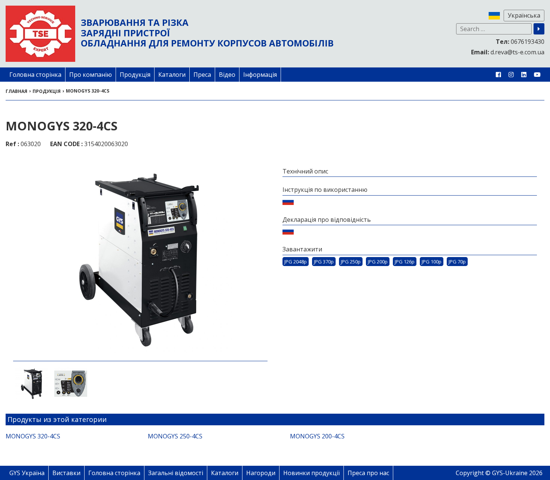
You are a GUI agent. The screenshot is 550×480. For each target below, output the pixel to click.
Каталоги (172, 74)
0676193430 (520, 41)
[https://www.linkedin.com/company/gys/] (523, 74)
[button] (539, 28)
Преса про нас (368, 473)
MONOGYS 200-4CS (317, 436)
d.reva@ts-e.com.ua (507, 52)
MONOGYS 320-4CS (33, 436)
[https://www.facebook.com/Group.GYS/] (498, 74)
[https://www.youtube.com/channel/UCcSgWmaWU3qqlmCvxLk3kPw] (537, 74)
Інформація (260, 74)
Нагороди (260, 473)
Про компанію (90, 74)
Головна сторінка (35, 74)
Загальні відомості (175, 473)
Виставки (66, 473)
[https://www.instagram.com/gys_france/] (511, 74)
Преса (202, 74)
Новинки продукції (311, 473)
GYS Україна (27, 473)
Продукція (135, 74)
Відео (227, 74)
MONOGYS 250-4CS (175, 436)
